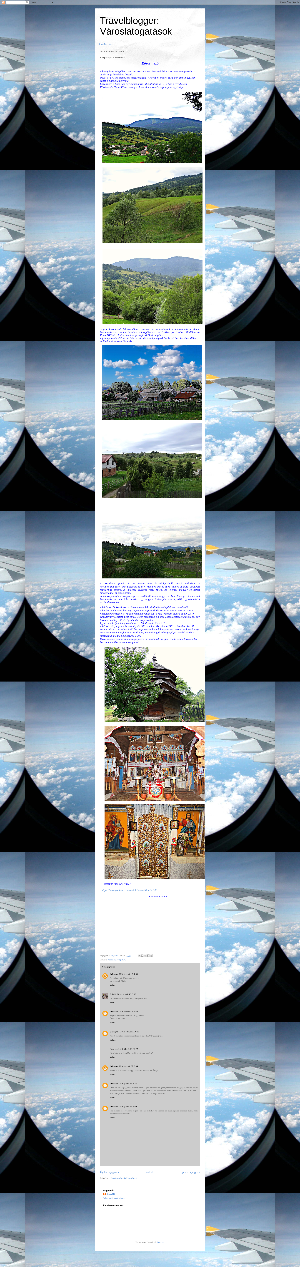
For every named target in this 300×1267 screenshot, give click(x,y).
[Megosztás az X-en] (145, 955)
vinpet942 (122, 960)
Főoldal (149, 1172)
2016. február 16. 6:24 (128, 1011)
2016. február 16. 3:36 (126, 994)
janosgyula (115, 1032)
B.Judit (113, 994)
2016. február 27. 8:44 (128, 1066)
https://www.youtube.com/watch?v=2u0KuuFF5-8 (129, 890)
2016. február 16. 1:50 (128, 974)
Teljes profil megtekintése (114, 1198)
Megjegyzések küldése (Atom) (124, 1178)
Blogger (160, 1242)
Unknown (114, 974)
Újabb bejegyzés (109, 1172)
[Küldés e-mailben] (139, 955)
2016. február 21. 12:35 (128, 1049)
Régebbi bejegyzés (189, 1172)
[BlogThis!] (142, 955)
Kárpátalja (112, 960)
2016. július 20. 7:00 (128, 1106)
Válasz (112, 985)
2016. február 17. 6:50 (129, 1032)
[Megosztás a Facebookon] (148, 955)
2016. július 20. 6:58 (128, 1083)
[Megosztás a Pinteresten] (151, 955)
